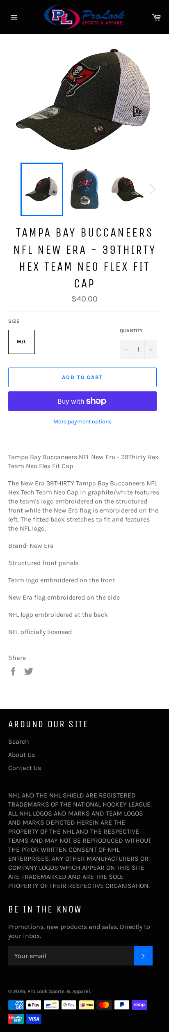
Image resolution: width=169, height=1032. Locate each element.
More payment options (82, 421)
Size (13, 321)
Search (18, 741)
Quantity (131, 330)
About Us (21, 754)
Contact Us (24, 768)
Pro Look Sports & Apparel (58, 991)
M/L (21, 342)
